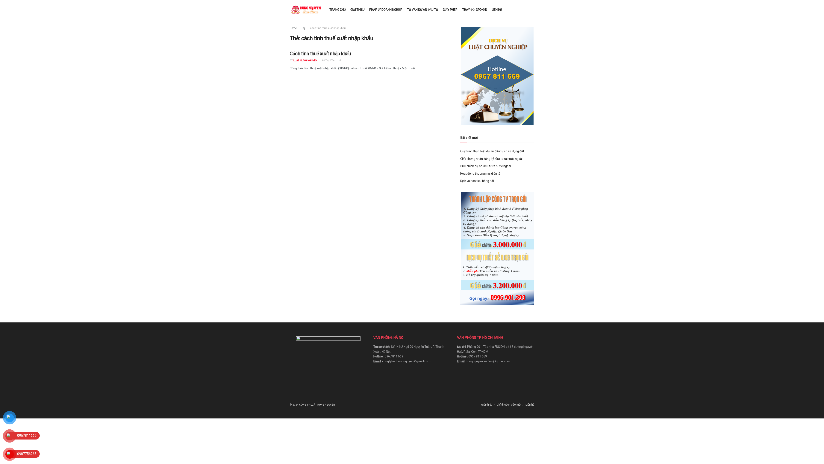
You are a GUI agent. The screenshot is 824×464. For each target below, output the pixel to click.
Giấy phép (450, 9)
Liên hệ (497, 9)
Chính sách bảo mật (509, 404)
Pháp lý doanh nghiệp (385, 9)
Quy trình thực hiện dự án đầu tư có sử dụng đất (492, 151)
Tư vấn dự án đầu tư (422, 9)
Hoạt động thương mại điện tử (480, 173)
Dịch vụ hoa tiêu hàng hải (477, 181)
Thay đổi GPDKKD (474, 9)
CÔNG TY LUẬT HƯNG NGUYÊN (317, 404)
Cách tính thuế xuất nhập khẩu (320, 53)
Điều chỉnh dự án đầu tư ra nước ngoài (485, 166)
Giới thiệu (357, 9)
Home (293, 28)
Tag (303, 28)
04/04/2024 (328, 60)
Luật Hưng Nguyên (305, 60)
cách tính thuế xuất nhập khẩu (328, 28)
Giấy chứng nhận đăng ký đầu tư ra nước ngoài (491, 158)
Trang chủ (337, 9)
